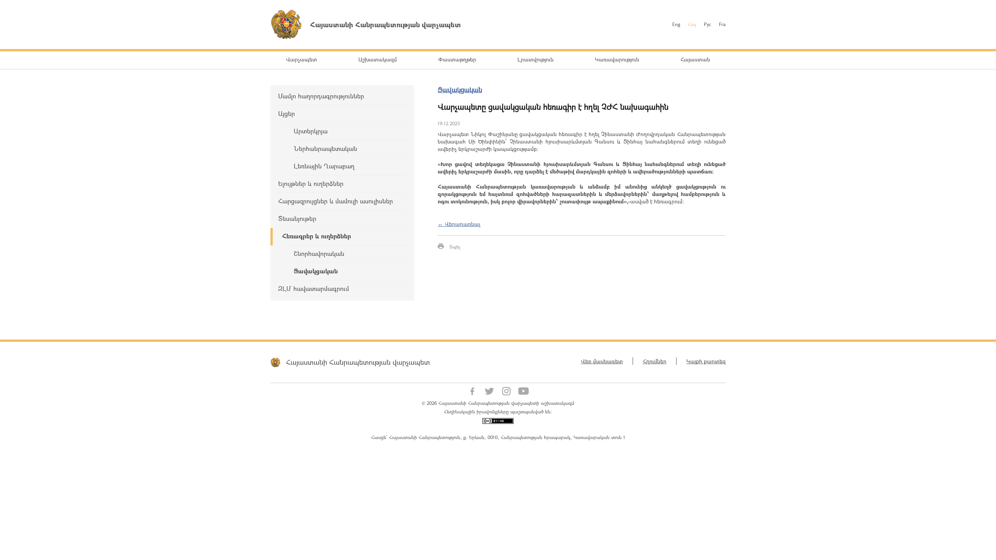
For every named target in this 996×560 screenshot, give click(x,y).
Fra (722, 24)
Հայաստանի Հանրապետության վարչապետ (358, 362)
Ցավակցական (316, 271)
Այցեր (286, 113)
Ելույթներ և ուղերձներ (311, 183)
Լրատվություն (535, 59)
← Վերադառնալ (459, 224)
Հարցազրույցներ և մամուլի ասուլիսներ (335, 201)
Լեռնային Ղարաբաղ (324, 166)
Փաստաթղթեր (457, 59)
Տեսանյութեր (297, 218)
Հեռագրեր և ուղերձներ (316, 236)
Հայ (692, 24)
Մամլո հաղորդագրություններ (321, 96)
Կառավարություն (617, 59)
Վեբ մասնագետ (602, 361)
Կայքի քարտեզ (706, 361)
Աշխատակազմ (377, 59)
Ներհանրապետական (325, 148)
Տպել (454, 246)
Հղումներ (654, 361)
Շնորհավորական (319, 253)
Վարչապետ (301, 59)
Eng (676, 24)
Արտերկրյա (311, 131)
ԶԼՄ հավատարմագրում (313, 288)
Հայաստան (695, 59)
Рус (707, 24)
